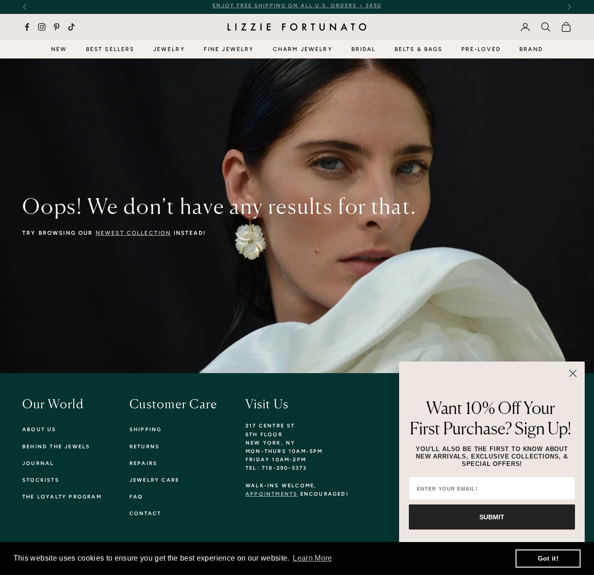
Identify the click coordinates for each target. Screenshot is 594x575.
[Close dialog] (573, 373)
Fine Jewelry (229, 49)
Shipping (145, 429)
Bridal (363, 49)
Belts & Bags (418, 49)
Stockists (40, 480)
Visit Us (267, 403)
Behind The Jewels (56, 447)
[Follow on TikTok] (71, 27)
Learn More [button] (312, 558)
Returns (144, 447)
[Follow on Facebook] (27, 27)
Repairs (143, 463)
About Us (39, 429)
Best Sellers (110, 49)
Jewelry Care (154, 480)
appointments (271, 494)
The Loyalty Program (62, 497)
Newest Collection (133, 233)
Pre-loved (481, 49)
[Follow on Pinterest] (56, 27)
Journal (38, 463)
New (59, 49)
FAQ (136, 497)
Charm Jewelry (303, 49)
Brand (531, 49)
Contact (145, 513)
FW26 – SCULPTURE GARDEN (382, 7)
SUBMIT (491, 517)
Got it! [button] (548, 558)
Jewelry (169, 49)
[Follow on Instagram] (41, 27)
